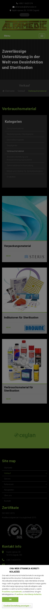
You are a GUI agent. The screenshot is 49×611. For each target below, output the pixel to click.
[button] (17, 605)
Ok (10, 599)
